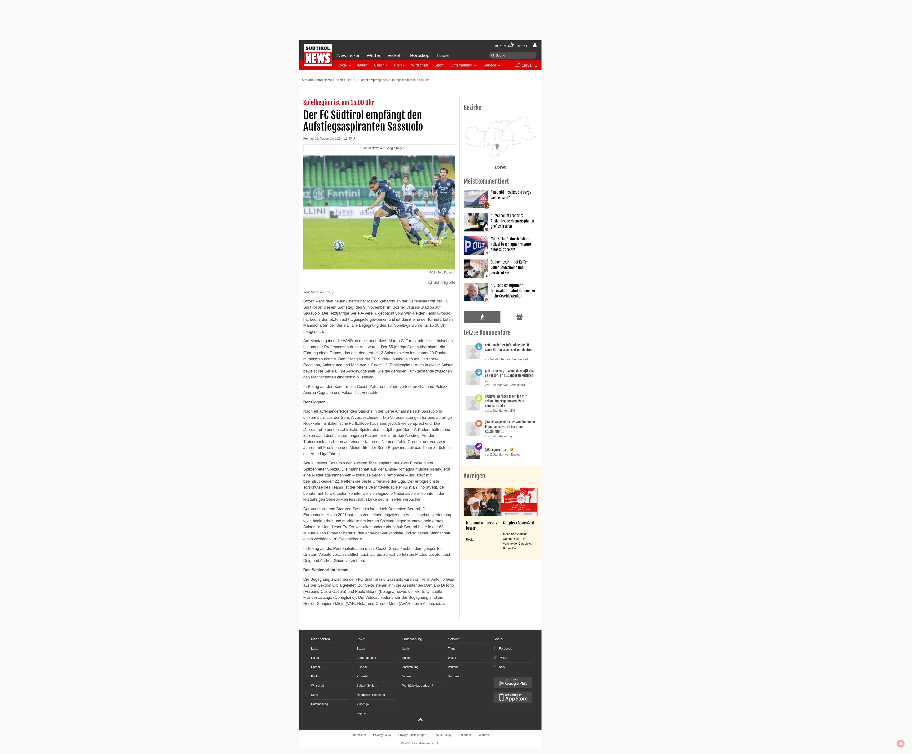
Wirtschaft (419, 65)
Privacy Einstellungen (412, 735)
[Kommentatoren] (519, 317)
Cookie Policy (442, 735)
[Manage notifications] (901, 743)
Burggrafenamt (366, 658)
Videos (406, 676)
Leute (406, 648)
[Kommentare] (482, 317)
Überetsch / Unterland (371, 695)
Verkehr (395, 55)
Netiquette (465, 735)
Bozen (361, 648)
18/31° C (529, 65)
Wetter (373, 55)
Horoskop (419, 55)
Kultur (406, 658)
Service (489, 65)
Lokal (342, 65)
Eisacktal (362, 667)
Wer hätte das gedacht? (417, 685)
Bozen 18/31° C (511, 46)
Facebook (505, 648)
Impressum (359, 735)
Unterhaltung (461, 65)
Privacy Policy (382, 735)
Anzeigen (474, 476)
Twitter (503, 658)
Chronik (380, 65)
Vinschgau (363, 704)
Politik (399, 65)
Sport (438, 65)
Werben (484, 735)
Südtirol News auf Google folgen (382, 148)
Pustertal (362, 676)
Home (328, 80)
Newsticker (348, 55)
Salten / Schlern (367, 685)
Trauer (443, 55)
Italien (362, 65)
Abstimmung (410, 667)
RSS (502, 667)
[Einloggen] (535, 45)
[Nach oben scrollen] (420, 720)
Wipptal (361, 713)
